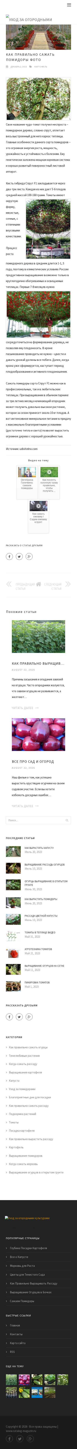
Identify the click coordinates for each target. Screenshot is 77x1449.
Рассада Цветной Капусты (41, 915)
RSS (12, 1352)
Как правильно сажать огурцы (28, 1047)
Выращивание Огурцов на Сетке (44, 966)
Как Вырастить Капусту (39, 848)
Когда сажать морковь (23, 1164)
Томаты (14, 1122)
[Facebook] (9, 556)
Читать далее (22, 708)
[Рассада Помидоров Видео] (11, 1392)
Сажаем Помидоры (22, 1301)
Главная (15, 1325)
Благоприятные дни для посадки (30, 1097)
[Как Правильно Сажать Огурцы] (37, 1379)
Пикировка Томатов (37, 982)
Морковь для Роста (22, 1266)
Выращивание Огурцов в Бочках (31, 1292)
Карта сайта (17, 1343)
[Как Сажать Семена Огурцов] (37, 1392)
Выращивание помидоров (25, 1156)
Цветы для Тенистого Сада (27, 1274)
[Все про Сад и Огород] (38, 734)
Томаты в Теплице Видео (40, 932)
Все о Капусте (19, 1257)
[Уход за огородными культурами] (35, 16)
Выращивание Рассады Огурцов (45, 864)
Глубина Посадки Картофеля (28, 1248)
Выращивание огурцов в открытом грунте (36, 1172)
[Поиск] (67, 820)
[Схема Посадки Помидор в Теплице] (49, 1392)
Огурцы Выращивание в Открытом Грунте (46, 883)
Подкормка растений (22, 1114)
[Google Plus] (29, 556)
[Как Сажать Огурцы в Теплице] (62, 1379)
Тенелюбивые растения (24, 1056)
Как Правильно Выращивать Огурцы (38, 663)
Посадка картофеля (22, 1130)
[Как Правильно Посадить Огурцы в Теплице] (24, 1392)
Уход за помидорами (22, 1089)
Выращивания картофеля (25, 1072)
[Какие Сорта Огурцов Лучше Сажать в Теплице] (49, 1379)
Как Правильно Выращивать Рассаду (33, 1283)
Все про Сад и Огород (33, 761)
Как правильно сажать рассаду (29, 1106)
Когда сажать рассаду (23, 1064)
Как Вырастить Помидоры (41, 899)
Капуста (14, 1080)
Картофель (40, 66)
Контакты (16, 1334)
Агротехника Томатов (38, 949)
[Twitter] (19, 556)
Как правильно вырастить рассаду (31, 1139)
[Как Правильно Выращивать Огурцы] (38, 636)
